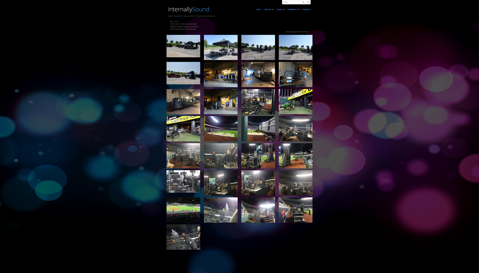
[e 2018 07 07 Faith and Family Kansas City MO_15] (221, 210)
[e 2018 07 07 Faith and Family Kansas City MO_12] (183, 128)
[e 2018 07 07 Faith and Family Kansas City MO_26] (183, 210)
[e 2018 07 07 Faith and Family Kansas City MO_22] (295, 182)
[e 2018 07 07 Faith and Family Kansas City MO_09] (221, 74)
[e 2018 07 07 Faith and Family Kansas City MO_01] (183, 46)
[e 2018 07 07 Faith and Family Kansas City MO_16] (183, 237)
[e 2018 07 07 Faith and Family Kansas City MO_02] (183, 181)
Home (170, 16)
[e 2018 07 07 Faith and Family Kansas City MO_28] (295, 155)
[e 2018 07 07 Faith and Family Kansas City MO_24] (258, 182)
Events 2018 (178, 16)
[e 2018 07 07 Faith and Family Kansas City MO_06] (221, 47)
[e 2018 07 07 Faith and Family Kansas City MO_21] (183, 101)
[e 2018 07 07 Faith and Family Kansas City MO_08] (221, 101)
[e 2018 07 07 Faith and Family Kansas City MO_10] (295, 101)
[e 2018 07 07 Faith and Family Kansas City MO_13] (221, 128)
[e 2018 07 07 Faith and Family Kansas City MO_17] (258, 74)
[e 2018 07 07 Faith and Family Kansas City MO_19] (295, 210)
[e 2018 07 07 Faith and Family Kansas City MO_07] (295, 74)
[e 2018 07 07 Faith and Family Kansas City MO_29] (258, 155)
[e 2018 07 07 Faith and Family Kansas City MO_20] (295, 128)
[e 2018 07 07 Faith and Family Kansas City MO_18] (258, 101)
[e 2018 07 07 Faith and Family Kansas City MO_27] (221, 155)
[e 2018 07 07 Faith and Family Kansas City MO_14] (258, 210)
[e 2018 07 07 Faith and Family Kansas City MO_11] (258, 128)
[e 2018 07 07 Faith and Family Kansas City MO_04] (295, 47)
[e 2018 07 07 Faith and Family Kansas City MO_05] (258, 47)
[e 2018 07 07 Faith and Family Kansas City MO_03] (183, 73)
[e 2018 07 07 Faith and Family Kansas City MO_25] (221, 182)
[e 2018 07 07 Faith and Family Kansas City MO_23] (183, 155)
